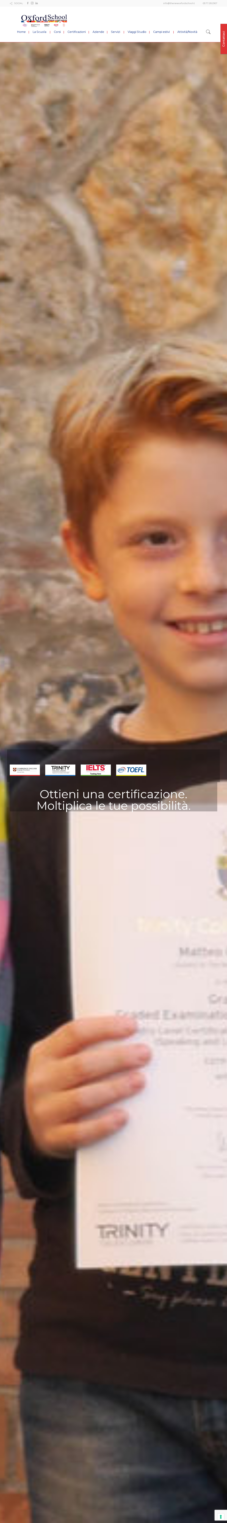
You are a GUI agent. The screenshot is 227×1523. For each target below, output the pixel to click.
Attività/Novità (187, 32)
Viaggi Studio (137, 32)
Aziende (98, 32)
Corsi (57, 32)
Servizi (115, 32)
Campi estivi (161, 32)
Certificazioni (77, 32)
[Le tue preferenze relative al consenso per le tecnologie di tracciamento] (220, 1516)
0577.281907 (210, 3)
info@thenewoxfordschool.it (179, 3)
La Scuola (39, 32)
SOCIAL (18, 3)
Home (21, 32)
